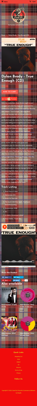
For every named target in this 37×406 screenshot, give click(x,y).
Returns (18, 367)
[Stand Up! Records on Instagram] (21, 383)
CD (18, 365)
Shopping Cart (18, 356)
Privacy (19, 373)
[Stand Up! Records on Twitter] (12, 383)
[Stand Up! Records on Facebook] (16, 383)
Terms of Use (18, 370)
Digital (18, 362)
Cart (34, 1)
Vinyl (18, 359)
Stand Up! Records (17, 390)
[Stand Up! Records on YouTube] (25, 383)
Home (3, 35)
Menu (6, 2)
